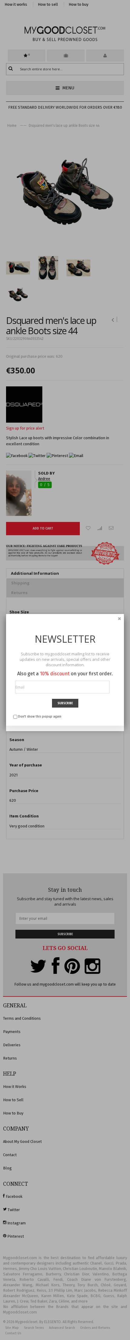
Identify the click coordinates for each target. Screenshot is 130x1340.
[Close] (119, 619)
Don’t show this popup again (39, 716)
